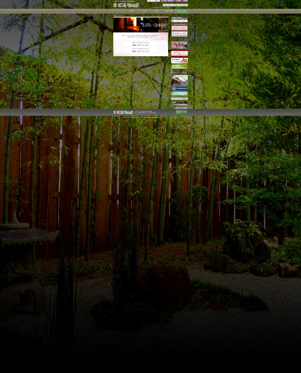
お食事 (131, 117)
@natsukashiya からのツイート (178, 39)
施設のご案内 (135, 117)
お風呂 (124, 117)
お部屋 (127, 117)
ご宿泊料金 (141, 117)
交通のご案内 (160, 7)
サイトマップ (184, 7)
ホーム (116, 15)
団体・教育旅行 (167, 7)
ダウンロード (173, 7)
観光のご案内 (154, 7)
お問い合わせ (178, 7)
